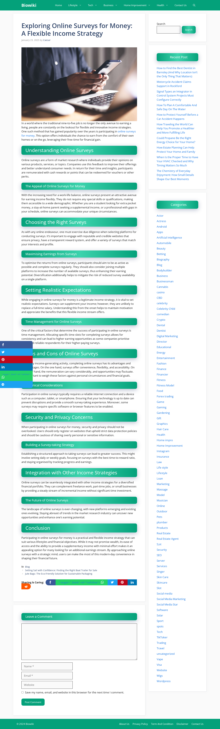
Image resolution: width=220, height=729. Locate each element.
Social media (164, 593)
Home (58, 5)
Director (162, 341)
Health (160, 5)
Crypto (161, 319)
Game (160, 402)
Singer (161, 571)
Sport (160, 621)
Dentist (161, 330)
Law (159, 462)
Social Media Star (167, 604)
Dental (161, 325)
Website (162, 670)
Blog (27, 566)
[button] (194, 5)
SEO (159, 555)
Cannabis (162, 287)
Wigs (160, 675)
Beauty (161, 248)
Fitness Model (165, 385)
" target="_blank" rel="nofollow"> (80, 582)
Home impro (165, 440)
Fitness (161, 380)
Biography (163, 259)
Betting (161, 254)
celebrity (162, 303)
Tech (90, 5)
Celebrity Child (166, 309)
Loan (160, 478)
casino (161, 292)
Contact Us (181, 5)
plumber (162, 522)
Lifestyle (72, 5)
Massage (162, 489)
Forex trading (165, 396)
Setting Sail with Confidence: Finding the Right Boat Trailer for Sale (61, 570)
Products (162, 528)
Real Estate (164, 533)
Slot (159, 588)
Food (160, 391)
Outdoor (162, 511)
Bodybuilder (164, 270)
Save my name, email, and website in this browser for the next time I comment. (74, 692)
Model (161, 495)
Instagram (163, 451)
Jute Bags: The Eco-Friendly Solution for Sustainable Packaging (58, 573)
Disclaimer (182, 723)
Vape (160, 659)
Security (162, 550)
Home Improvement (135, 5)
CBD (159, 298)
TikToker (162, 637)
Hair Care (163, 429)
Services (162, 566)
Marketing (163, 484)
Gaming (161, 407)
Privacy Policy (140, 723)
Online (161, 506)
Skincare (162, 582)
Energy (161, 352)
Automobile (164, 243)
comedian (163, 314)
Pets (159, 517)
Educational (164, 347)
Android (162, 226)
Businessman (165, 281)
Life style (162, 467)
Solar (160, 615)
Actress (161, 221)
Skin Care (162, 577)
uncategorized (166, 654)
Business (108, 5)
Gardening (163, 413)
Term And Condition (162, 723)
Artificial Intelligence (169, 237)
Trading (161, 643)
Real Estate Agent (168, 539)
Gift (159, 418)
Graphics (162, 424)
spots (160, 626)
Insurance (163, 456)
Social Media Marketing (171, 599)
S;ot (159, 544)
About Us (124, 723)
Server (161, 560)
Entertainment (166, 358)
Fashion (161, 363)
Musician (162, 500)
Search (161, 24)
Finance (161, 369)
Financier (162, 374)
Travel (160, 648)
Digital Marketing (167, 336)
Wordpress (164, 681)
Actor (160, 215)
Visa (159, 665)
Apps (160, 232)
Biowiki (28, 5)
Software (162, 610)
